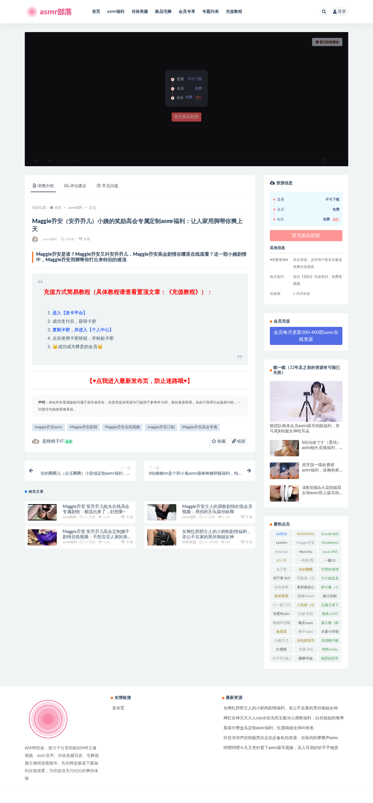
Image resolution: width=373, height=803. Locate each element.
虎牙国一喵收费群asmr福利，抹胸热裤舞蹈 (320, 470)
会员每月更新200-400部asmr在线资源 (306, 336)
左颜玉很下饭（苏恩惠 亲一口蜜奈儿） (330, 606)
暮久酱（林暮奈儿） (330, 624)
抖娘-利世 (305, 615)
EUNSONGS (305, 535)
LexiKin (281, 544)
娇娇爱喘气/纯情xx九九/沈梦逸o (281, 597)
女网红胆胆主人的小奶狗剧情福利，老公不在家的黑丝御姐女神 (281, 708)
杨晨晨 (281, 633)
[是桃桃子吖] (35, 239)
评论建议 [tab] (78, 186)
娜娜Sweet (306, 597)
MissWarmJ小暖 (330, 544)
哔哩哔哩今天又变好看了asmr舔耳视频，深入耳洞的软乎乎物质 (281, 748)
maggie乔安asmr (48, 427)
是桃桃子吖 (57, 441)
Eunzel (329, 534)
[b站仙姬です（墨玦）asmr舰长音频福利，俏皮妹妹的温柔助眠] (284, 448)
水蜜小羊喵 (330, 633)
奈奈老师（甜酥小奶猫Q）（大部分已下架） (281, 588)
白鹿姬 (281, 650)
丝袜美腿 (140, 12)
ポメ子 (281, 561)
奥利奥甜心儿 (305, 588)
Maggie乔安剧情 (83, 427)
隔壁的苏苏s (330, 659)
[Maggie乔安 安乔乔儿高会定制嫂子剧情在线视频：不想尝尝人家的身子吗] (42, 537)
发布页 (118, 708)
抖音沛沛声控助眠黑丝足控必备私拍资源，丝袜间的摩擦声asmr (281, 738)
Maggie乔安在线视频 (122, 427)
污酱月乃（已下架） (281, 642)
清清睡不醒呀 (330, 642)
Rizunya (281, 553)
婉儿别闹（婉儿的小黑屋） (330, 597)
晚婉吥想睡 (281, 624)
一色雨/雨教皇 (306, 561)
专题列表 (210, 12)
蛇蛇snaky (330, 650)
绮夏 (306, 649)
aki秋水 (281, 535)
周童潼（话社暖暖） (305, 579)
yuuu (330, 551)
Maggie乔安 (306, 544)
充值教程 (234, 12)
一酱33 (329, 561)
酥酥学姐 (306, 659)
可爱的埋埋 (330, 571)
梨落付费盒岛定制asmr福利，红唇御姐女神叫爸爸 (269, 728)
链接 (240, 441)
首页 (96, 12)
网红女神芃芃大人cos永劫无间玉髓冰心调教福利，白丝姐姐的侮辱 (284, 718)
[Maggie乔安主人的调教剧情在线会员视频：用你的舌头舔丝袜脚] (161, 512)
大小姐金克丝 (330, 579)
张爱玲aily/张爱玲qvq (281, 615)
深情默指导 (305, 642)
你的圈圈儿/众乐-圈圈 (306, 571)
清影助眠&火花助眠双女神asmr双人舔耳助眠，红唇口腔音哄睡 (322, 493)
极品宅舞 (163, 12)
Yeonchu (305, 553)
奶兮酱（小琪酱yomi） (330, 588)
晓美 (330, 614)
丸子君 (281, 571)
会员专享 (187, 12)
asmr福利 (115, 12)
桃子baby (305, 633)
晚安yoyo (305, 624)
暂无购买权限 (186, 117)
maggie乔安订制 (161, 427)
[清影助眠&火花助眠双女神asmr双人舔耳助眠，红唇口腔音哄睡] (284, 493)
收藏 (221, 441)
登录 (342, 12)
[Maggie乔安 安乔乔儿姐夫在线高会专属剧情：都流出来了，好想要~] (42, 512)
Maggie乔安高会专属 (199, 427)
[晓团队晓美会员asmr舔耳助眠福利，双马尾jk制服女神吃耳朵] (306, 401)
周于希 (281, 578)
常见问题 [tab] (110, 186)
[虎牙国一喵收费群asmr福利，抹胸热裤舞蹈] (284, 470)
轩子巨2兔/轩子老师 (281, 659)
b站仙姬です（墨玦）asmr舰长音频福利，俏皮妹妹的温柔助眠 (321, 448)
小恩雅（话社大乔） (305, 606)
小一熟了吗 (281, 606)
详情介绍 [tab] (45, 186)
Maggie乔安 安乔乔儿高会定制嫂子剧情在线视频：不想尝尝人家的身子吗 (97, 537)
